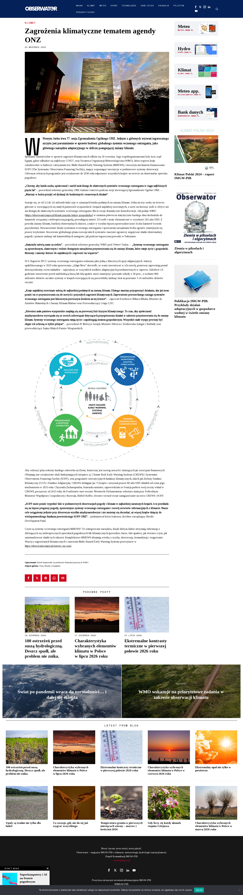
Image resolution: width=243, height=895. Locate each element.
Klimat (30, 22)
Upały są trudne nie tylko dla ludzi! (23, 824)
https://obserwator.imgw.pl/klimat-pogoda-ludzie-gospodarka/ (59, 215)
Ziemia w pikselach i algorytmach (189, 250)
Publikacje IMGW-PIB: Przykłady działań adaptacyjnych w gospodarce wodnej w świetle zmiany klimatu (194, 308)
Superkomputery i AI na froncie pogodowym (33, 878)
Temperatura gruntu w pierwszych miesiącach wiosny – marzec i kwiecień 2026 (121, 826)
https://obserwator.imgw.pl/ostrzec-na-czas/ (48, 545)
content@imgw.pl (121, 860)
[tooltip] (196, 7)
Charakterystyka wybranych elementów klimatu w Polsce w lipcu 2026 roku (95, 648)
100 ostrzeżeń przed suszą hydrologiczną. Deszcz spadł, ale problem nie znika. (44, 648)
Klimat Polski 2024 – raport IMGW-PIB (194, 176)
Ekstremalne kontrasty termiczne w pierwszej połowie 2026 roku (145, 645)
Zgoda (199, 890)
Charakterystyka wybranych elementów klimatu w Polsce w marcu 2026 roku (213, 826)
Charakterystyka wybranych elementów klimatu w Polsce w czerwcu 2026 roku (166, 770)
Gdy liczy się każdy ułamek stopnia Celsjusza (164, 824)
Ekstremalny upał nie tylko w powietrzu (213, 769)
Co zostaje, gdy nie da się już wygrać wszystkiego (70, 824)
